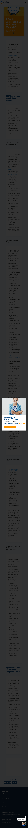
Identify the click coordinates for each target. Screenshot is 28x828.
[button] (24, 399)
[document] (14, 414)
